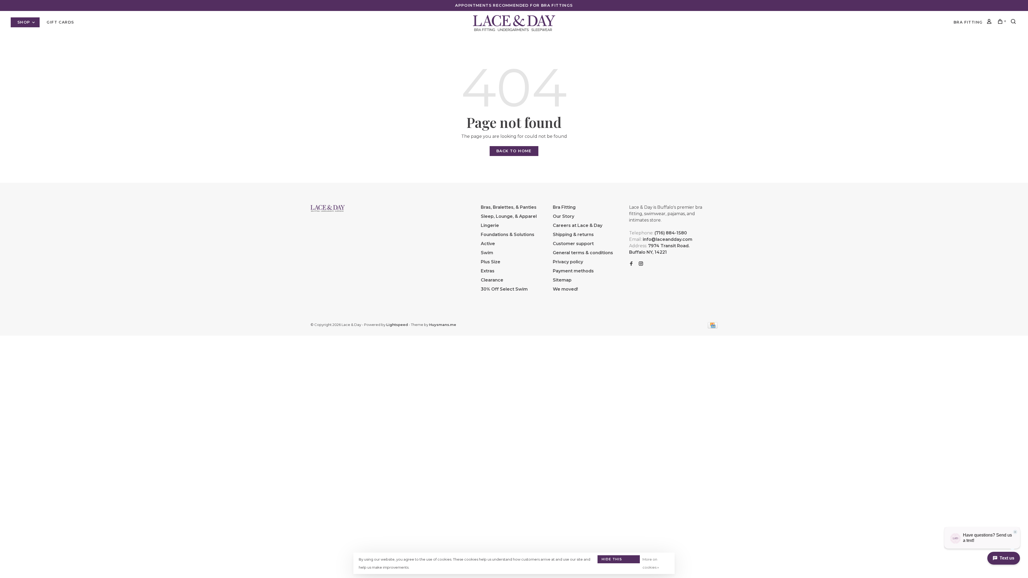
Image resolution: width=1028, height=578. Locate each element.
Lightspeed (397, 324)
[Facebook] (631, 264)
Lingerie (490, 225)
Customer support (573, 243)
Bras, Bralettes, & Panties (508, 207)
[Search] (1014, 22)
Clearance (492, 280)
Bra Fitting (968, 22)
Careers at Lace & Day (577, 225)
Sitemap (562, 280)
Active (488, 243)
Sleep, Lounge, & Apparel (509, 216)
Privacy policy (568, 261)
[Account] (990, 22)
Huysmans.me (442, 324)
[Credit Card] (712, 326)
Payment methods (573, 270)
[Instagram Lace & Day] (641, 264)
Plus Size (490, 261)
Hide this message (612, 560)
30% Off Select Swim (504, 289)
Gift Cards (60, 22)
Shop (24, 22)
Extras (487, 270)
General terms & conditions (583, 252)
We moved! (565, 289)
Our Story (563, 216)
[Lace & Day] (328, 208)
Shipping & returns (573, 234)
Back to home (514, 151)
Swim (487, 252)
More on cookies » (650, 563)
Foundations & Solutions (507, 234)
